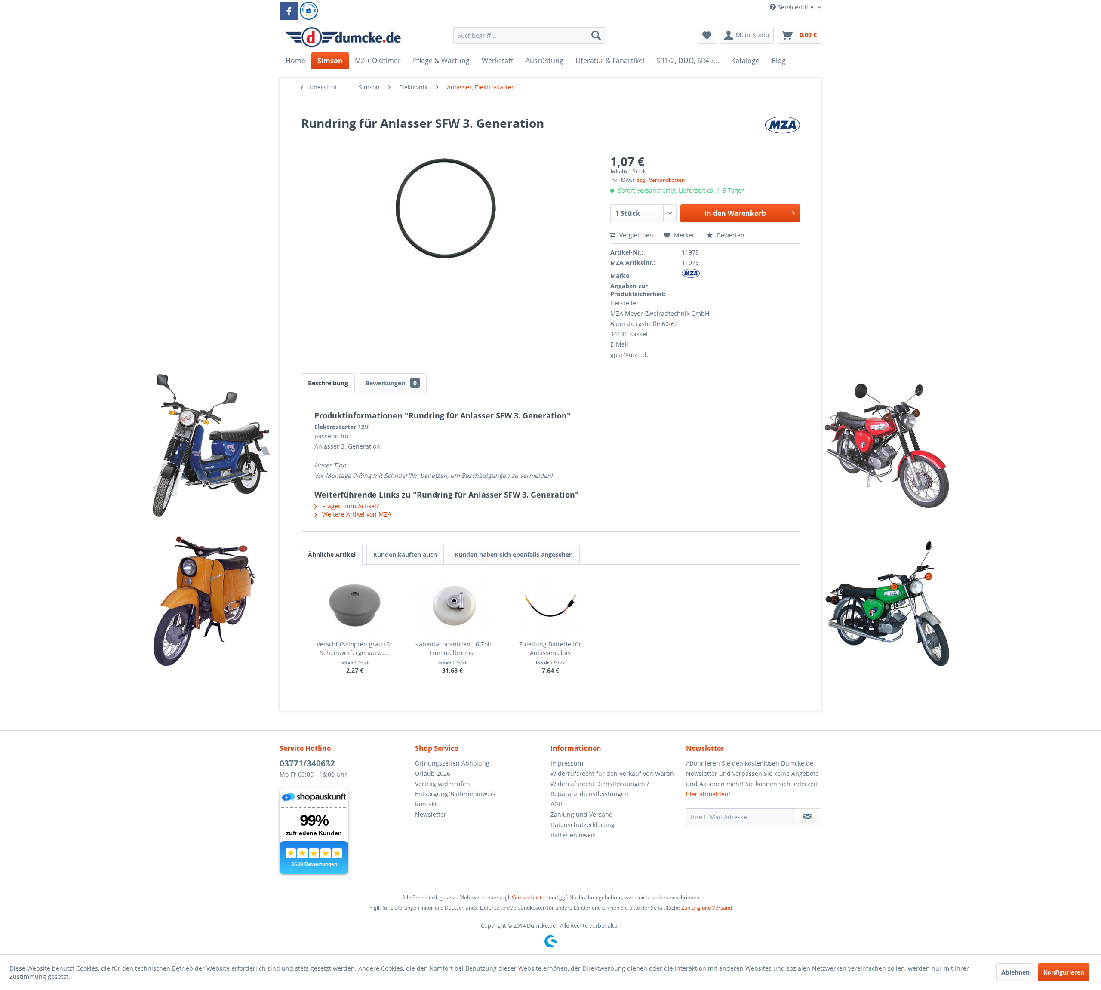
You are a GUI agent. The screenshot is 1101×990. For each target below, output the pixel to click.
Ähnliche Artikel (332, 554)
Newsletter (430, 814)
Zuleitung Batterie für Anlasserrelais (550, 648)
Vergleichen (635, 235)
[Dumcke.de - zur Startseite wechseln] (343, 37)
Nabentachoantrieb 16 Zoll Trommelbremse (452, 648)
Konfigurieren (1063, 972)
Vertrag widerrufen (442, 784)
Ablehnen (1015, 972)
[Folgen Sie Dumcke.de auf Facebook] (289, 11)
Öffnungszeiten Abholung (452, 763)
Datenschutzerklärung (582, 825)
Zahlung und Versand (581, 814)
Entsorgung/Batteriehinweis (455, 794)
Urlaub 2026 (432, 773)
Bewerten (729, 235)
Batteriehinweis (573, 835)
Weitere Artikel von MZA (355, 514)
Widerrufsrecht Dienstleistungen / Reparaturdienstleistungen (599, 789)
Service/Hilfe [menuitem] (795, 7)
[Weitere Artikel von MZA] (782, 132)
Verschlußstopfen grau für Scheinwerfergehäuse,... (355, 648)
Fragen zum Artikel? (349, 506)
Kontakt (426, 804)
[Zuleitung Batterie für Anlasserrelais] (550, 605)
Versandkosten (529, 897)
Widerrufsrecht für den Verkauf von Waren (612, 773)
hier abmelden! (708, 794)
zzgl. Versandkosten (661, 180)
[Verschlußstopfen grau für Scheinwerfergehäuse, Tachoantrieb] (354, 605)
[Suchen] (596, 35)
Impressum (566, 763)
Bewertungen (391, 383)
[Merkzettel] (707, 35)
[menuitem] (529, 39)
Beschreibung (328, 383)
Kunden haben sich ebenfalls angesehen (514, 554)
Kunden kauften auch (405, 554)
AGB (556, 804)
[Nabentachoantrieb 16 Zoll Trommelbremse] (452, 605)
